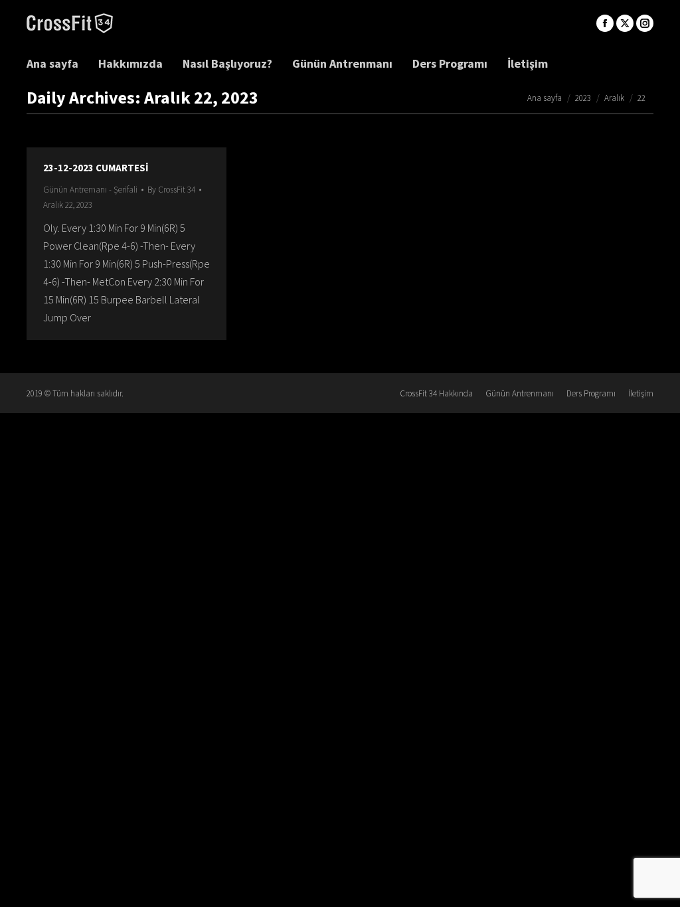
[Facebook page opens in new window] (605, 23)
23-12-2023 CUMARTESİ (96, 167)
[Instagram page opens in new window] (644, 23)
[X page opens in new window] (625, 23)
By (171, 189)
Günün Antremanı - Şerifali (90, 189)
